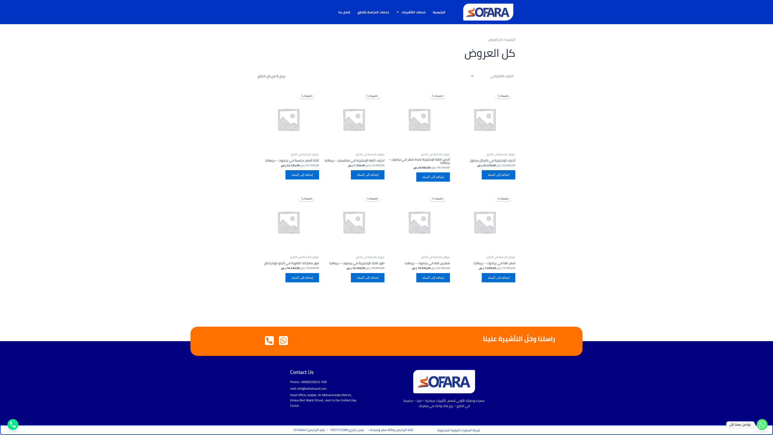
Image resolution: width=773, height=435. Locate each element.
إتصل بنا (344, 12)
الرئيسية (439, 12)
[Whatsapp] (762, 424)
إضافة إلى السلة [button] (498, 174)
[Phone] (12, 424)
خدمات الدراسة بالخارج (373, 12)
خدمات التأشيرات (413, 12)
